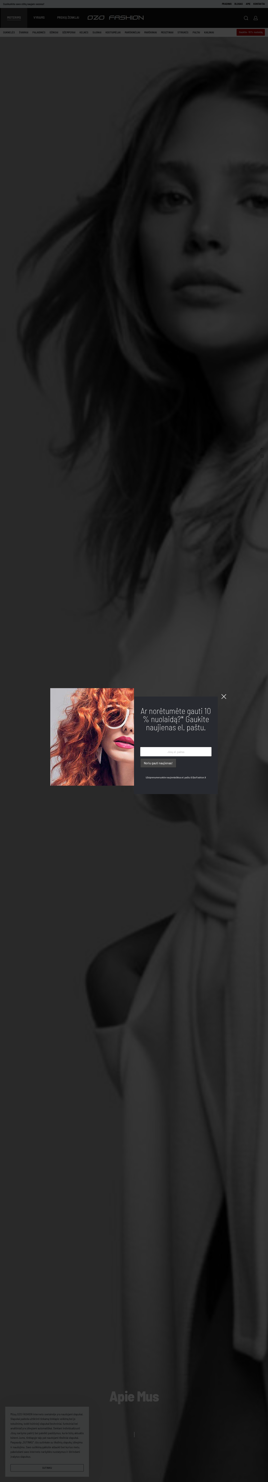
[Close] (223, 696)
